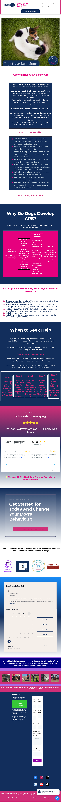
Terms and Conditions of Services (36, 797)
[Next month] (29, 613)
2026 (23, 613)
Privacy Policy (11, 797)
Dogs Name (34, 712)
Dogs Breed (39, 711)
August (19, 613)
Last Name (39, 701)
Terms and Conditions (21, 797)
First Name (34, 701)
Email (39, 722)
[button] (30, 597)
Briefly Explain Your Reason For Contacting (37, 733)
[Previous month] (13, 613)
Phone (34, 722)
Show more (12, 603)
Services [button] (50, 3)
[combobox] (19, 648)
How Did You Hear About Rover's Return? (36, 748)
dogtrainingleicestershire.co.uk (19, 698)
